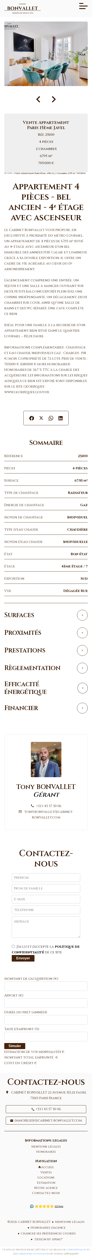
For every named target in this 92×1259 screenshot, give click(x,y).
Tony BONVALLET (46, 787)
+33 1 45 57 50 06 (48, 806)
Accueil (8, 173)
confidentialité (76, 1249)
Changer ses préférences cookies (48, 1233)
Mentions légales (70, 1222)
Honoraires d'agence (48, 1228)
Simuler (15, 1046)
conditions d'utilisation (33, 1253)
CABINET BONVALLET (29, 1092)
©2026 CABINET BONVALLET (29, 1222)
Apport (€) (13, 995)
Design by (48, 1239)
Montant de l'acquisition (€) (31, 978)
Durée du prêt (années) (25, 1012)
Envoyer (23, 958)
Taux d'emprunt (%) (21, 1029)
